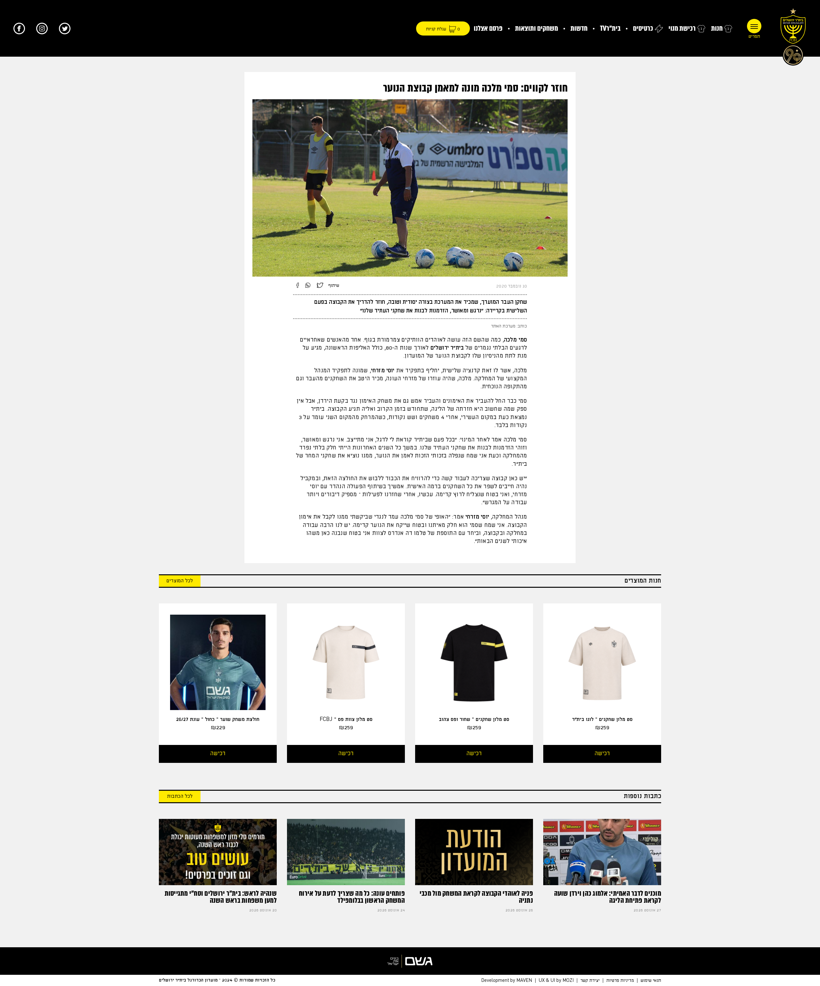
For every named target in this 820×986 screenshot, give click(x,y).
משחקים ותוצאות (536, 28)
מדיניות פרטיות (620, 980)
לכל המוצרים (180, 581)
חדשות (578, 28)
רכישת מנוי (682, 28)
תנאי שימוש (651, 980)
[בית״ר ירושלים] (793, 35)
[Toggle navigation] (754, 26)
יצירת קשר (590, 980)
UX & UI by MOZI (556, 980)
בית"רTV (610, 28)
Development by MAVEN (506, 980)
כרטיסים (643, 28)
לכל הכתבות (180, 796)
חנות (717, 28)
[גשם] (410, 961)
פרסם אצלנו (488, 28)
